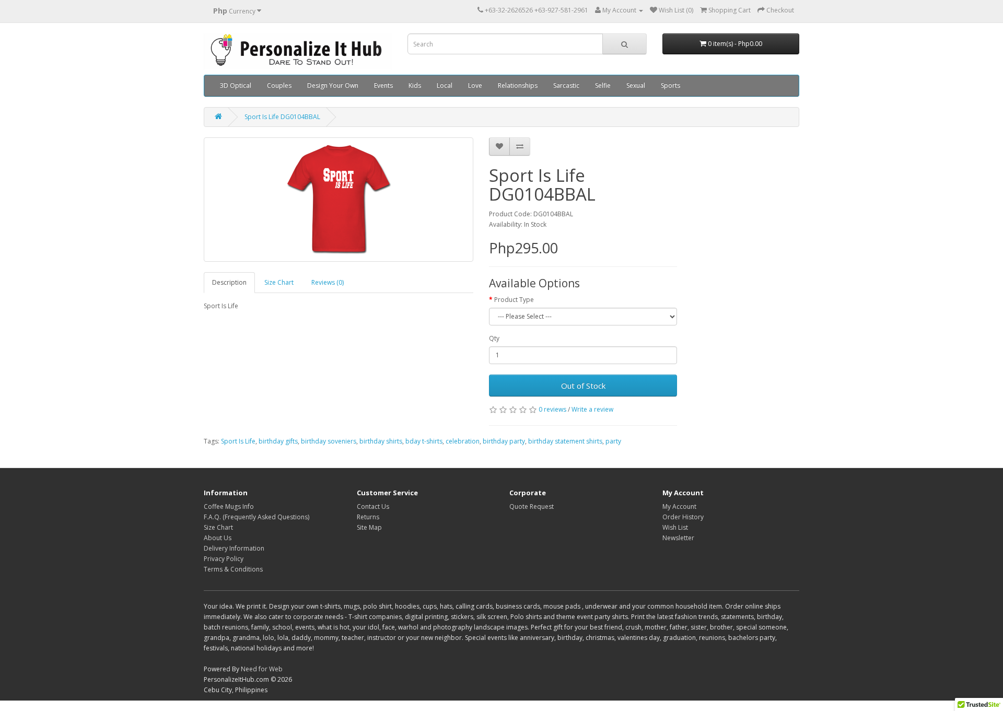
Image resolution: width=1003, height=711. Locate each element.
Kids (415, 85)
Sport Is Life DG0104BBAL (282, 116)
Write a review (592, 409)
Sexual (635, 85)
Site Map (369, 527)
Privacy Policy (223, 558)
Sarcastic (566, 85)
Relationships (518, 85)
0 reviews (552, 409)
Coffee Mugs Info (229, 506)
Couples (279, 85)
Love (475, 85)
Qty (494, 338)
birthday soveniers (328, 441)
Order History (683, 516)
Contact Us (373, 506)
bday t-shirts (423, 441)
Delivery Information (234, 548)
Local (444, 85)
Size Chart (279, 282)
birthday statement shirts (565, 441)
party (613, 441)
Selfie (603, 85)
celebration (463, 441)
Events (383, 85)
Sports (670, 85)
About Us (217, 537)
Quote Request (531, 506)
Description (229, 282)
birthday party (504, 441)
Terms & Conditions (233, 569)
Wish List (675, 527)
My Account (679, 506)
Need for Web (262, 669)
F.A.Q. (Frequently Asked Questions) (256, 516)
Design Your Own (332, 85)
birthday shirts (380, 441)
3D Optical (235, 85)
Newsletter (678, 537)
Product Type (514, 299)
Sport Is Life (238, 441)
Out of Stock (583, 385)
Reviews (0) (327, 282)
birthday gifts (278, 441)
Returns (368, 516)
